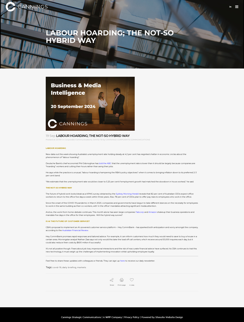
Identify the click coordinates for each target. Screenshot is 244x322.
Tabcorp (140, 212)
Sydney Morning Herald (127, 194)
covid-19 (56, 267)
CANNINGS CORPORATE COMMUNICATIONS (128, 139)
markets (81, 267)
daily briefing (69, 267)
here (122, 261)
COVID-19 (97, 139)
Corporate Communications (78, 139)
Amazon (153, 212)
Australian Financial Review (75, 230)
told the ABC (105, 163)
